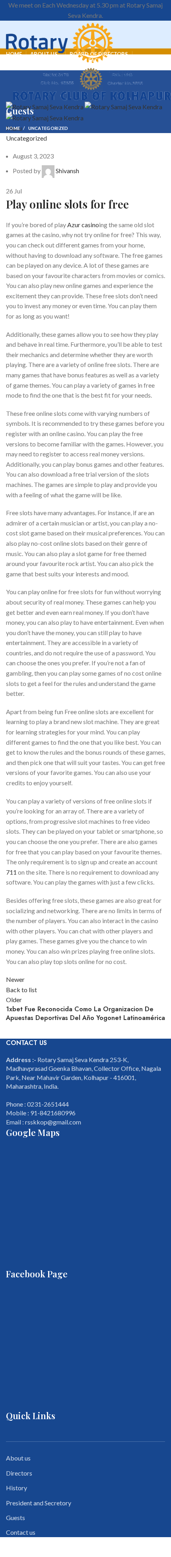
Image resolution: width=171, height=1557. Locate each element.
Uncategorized (48, 128)
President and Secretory (38, 1503)
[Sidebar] (10, 1547)
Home (13, 128)
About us (18, 1458)
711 (11, 872)
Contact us (20, 1532)
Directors (19, 1473)
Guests (15, 1517)
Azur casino (83, 224)
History (16, 1487)
